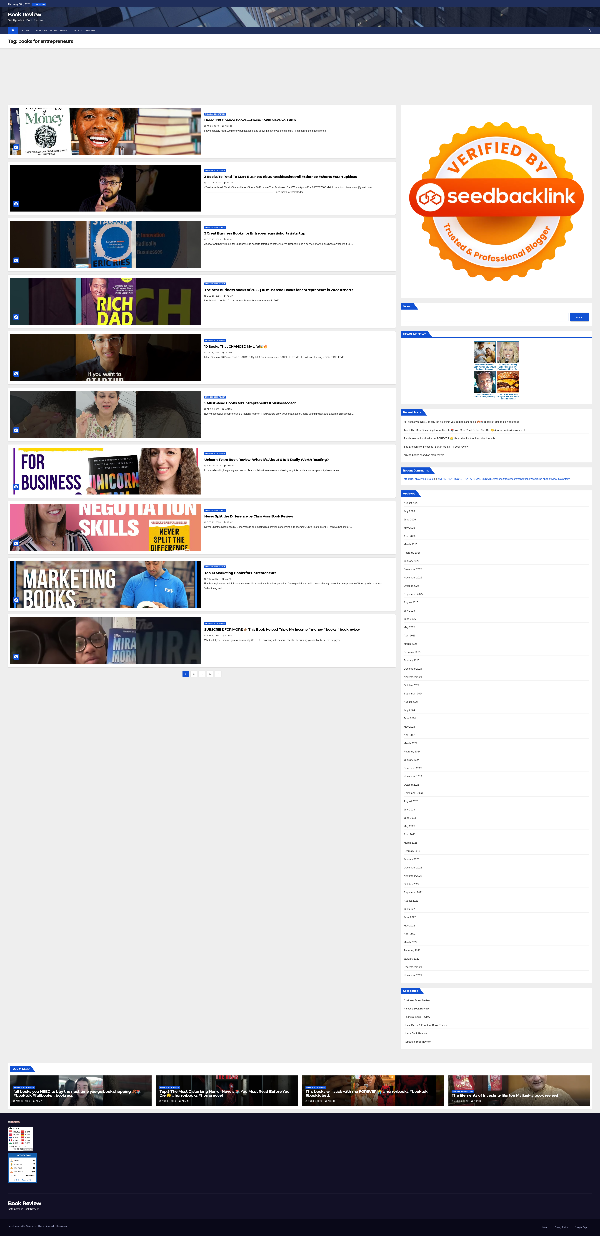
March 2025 (410, 644)
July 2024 (409, 710)
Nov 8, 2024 (213, 579)
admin (228, 126)
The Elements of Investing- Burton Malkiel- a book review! (436, 446)
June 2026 (410, 519)
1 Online (17, 1180)
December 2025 (413, 569)
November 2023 (413, 776)
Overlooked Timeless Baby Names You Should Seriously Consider (485, 367)
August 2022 (411, 900)
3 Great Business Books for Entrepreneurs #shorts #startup (254, 233)
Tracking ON (26, 1180)
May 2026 (409, 528)
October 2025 (411, 586)
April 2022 (409, 934)
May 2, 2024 (213, 635)
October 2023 (411, 784)
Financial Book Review (215, 114)
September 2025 (413, 594)
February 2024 (412, 751)
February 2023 (412, 851)
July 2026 (409, 511)
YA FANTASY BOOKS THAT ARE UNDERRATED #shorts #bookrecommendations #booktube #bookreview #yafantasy (504, 479)
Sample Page (581, 1227)
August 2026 (411, 503)
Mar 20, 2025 (214, 466)
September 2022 (413, 892)
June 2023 (410, 818)
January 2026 (411, 561)
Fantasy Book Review (416, 1008)
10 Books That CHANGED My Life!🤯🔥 (236, 346)
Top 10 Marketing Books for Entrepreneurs (240, 573)
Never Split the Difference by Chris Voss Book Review (248, 516)
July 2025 (409, 610)
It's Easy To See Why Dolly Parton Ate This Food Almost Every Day (508, 367)
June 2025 (410, 619)
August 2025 (411, 602)
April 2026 (409, 536)
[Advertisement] (300, 72)
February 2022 (412, 950)
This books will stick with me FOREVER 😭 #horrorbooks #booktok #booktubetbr (449, 438)
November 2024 (413, 677)
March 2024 (410, 743)
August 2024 (411, 702)
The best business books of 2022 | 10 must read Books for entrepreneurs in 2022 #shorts (278, 290)
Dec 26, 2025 (214, 183)
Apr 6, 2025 (213, 409)
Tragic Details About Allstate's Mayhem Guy (484, 395)
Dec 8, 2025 (213, 352)
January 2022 (411, 958)
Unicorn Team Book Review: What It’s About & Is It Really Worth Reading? (266, 460)
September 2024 (413, 693)
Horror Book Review (415, 1033)
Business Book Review (215, 171)
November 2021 (413, 975)
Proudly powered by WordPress (22, 1226)
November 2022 (413, 876)
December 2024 (413, 668)
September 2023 (413, 793)
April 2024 (409, 735)
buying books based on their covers (424, 455)
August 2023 (411, 801)
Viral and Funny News (51, 30)
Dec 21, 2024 (214, 522)
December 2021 (413, 967)
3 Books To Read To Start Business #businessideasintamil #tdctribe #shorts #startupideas (280, 177)
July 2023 (409, 809)
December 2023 (413, 768)
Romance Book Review (417, 1041)
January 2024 (411, 760)
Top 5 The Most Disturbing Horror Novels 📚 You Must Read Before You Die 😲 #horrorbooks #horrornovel (464, 430)
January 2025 (411, 660)
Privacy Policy (561, 1227)
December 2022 (413, 867)
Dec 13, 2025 (214, 296)
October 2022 (411, 884)
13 (209, 673)
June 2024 (410, 718)
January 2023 (411, 859)
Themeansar (61, 1226)
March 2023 (410, 842)
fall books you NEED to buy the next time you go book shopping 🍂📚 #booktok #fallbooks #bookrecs (461, 422)
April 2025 (409, 635)
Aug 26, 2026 (23, 1101)
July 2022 (409, 909)
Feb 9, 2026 (213, 126)
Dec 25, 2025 (214, 239)
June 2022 (410, 917)
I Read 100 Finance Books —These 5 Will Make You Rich (250, 120)
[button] (590, 30)
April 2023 (409, 834)
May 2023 (409, 826)
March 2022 (410, 942)
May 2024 (409, 726)
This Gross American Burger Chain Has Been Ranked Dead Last (508, 396)
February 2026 (412, 552)
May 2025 (409, 627)
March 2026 (410, 544)
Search (407, 306)
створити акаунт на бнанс (418, 479)
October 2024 (411, 685)
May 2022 (409, 925)
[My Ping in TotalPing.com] (14, 1121)
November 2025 (413, 577)
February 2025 (412, 652)
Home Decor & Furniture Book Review (425, 1025)
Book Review (24, 14)
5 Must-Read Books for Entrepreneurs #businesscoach (250, 403)
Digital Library (85, 30)
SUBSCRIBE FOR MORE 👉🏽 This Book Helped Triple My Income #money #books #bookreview (282, 629)
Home (25, 30)
